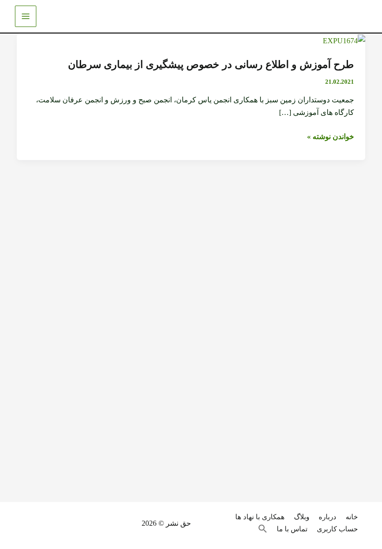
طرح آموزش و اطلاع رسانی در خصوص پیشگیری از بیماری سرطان (211, 64)
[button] (267, 529)
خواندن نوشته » (330, 136)
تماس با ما (292, 529)
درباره (327, 517)
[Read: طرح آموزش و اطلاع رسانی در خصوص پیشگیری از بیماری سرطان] (344, 40)
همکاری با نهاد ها (260, 517)
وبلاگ (301, 517)
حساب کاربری (337, 529)
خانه (352, 517)
